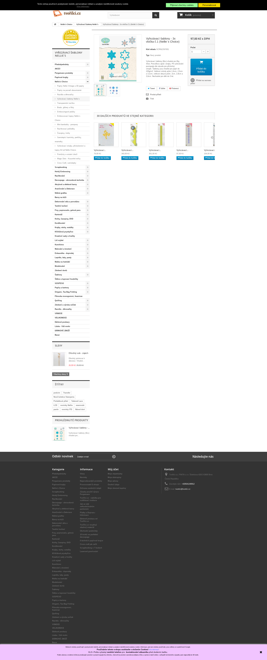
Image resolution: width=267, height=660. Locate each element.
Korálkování (60, 223)
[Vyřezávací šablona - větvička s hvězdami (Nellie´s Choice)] (106, 134)
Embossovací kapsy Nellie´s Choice (67, 118)
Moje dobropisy (114, 477)
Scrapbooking (61, 167)
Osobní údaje (113, 485)
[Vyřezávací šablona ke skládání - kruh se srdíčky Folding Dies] (161, 134)
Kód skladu (151, 49)
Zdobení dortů (61, 270)
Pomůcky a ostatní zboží (67, 154)
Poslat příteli (155, 94)
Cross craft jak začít (88, 544)
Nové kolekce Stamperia (64, 397)
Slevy (58, 345)
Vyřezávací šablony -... (79, 428)
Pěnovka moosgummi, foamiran (68, 296)
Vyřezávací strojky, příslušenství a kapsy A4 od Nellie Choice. (70, 148)
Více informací (83, 6)
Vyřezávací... (100, 150)
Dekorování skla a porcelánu (67, 202)
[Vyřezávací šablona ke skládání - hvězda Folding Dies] (133, 134)
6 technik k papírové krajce (91, 541)
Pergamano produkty (64, 73)
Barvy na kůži (60, 197)
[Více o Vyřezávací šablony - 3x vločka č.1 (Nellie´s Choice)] (59, 434)
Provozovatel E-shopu (89, 485)
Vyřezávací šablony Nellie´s (68, 99)
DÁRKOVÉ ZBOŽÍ (62, 331)
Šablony (58, 275)
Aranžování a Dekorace (65, 189)
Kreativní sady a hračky (65, 236)
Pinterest (175, 88)
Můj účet (113, 469)
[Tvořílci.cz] (78, 12)
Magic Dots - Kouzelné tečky (69, 159)
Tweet (152, 88)
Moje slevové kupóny (117, 488)
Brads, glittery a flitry (65, 107)
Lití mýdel (59, 240)
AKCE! (57, 69)
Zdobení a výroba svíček (65, 305)
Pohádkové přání (61, 401)
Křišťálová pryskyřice (64, 232)
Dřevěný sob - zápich (78, 353)
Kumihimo (59, 245)
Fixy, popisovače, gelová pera (67, 210)
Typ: (148, 55)
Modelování (60, 266)
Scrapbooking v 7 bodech (91, 548)
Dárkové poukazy (62, 322)
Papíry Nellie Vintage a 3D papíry (70, 86)
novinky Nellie (66, 405)
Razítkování (60, 176)
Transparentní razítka (65, 103)
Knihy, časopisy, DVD (64, 219)
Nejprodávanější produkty (91, 481)
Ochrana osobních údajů (90, 488)
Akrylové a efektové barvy (66, 184)
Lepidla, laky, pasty (63, 257)
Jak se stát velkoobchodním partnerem (87, 506)
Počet (193, 47)
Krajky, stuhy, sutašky (64, 227)
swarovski (80, 405)
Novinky (83, 477)
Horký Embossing (62, 171)
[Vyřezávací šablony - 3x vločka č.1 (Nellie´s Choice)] (100, 90)
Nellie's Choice (61, 82)
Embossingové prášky (66, 112)
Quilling (58, 300)
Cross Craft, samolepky (66, 163)
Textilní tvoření (61, 206)
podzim (57, 393)
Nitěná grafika (61, 193)
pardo (56, 409)
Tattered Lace (77, 401)
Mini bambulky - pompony (67, 124)
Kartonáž (58, 214)
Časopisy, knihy (63, 133)
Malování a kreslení (63, 249)
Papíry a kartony (62, 288)
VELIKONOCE (61, 318)
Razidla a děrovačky (65, 94)
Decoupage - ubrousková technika (69, 180)
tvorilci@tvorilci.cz (182, 489)
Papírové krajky (61, 77)
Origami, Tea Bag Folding (66, 292)
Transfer (66, 393)
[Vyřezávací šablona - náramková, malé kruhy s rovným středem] (188, 134)
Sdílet (162, 88)
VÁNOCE (58, 313)
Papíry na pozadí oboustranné (69, 90)
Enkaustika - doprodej (64, 253)
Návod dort (80, 409)
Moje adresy (113, 481)
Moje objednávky (115, 474)
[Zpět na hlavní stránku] (55, 24)
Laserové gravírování (89, 551)
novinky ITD (67, 409)
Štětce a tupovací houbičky (66, 279)
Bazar (57, 335)
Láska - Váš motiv (62, 326)
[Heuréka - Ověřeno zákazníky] (71, 37)
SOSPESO (59, 283)
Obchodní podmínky (89, 531)
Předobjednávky (62, 64)
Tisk (152, 99)
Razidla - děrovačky (63, 309)
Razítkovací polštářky (66, 129)
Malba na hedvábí (62, 262)
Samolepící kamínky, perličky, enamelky (68, 139)
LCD (55, 405)
